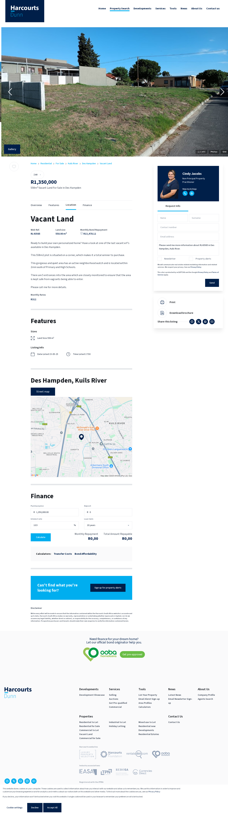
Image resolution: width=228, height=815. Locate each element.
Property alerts (203, 258)
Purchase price (37, 506)
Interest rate (36, 519)
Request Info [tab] (173, 206)
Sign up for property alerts (107, 587)
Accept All (52, 807)
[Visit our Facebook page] (7, 781)
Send (212, 283)
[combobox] (112, 525)
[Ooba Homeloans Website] (161, 755)
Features (54, 205)
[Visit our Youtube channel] (34, 781)
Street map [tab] (42, 391)
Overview (36, 205)
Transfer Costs (63, 554)
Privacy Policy (196, 267)
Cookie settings (15, 807)
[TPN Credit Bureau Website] (106, 772)
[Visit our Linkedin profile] (20, 781)
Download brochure (181, 313)
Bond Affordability (86, 554)
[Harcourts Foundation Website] (111, 755)
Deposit (87, 506)
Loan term (88, 519)
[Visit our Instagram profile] (27, 781)
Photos (214, 151)
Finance (87, 205)
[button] (10, 92)
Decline (35, 807)
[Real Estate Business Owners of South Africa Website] (122, 773)
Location (71, 205)
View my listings (189, 189)
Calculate (40, 537)
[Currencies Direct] (142, 772)
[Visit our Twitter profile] (14, 781)
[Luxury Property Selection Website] (87, 755)
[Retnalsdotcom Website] (137, 755)
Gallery (12, 149)
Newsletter (170, 258)
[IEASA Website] (88, 772)
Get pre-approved (132, 654)
